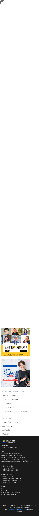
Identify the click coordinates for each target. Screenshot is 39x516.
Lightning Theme (22, 509)
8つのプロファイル (7, 426)
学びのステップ (6, 418)
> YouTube (4, 491)
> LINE (3, 487)
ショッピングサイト (8, 407)
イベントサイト (6, 403)
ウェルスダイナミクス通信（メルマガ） (14, 391)
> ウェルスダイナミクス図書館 (10, 493)
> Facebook (5, 489)
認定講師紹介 (6, 430)
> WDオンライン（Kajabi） (9, 482)
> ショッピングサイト (7, 476)
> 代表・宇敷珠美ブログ (8, 495)
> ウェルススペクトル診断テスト (11, 480)
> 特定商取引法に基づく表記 (9, 470)
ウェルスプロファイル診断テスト (12, 399)
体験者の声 (5, 434)
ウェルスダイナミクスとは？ (10, 422)
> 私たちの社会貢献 (7, 466)
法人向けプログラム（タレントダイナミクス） (16, 411)
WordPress (14, 509)
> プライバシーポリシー (8, 468)
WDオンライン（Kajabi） (9, 395)
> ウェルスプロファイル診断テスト (11, 478)
